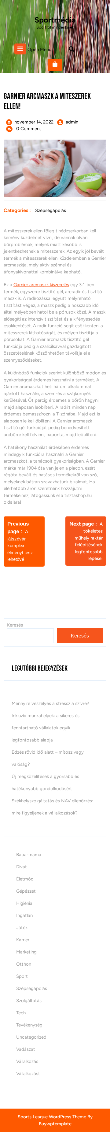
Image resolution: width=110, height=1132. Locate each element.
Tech (21, 1013)
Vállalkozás (27, 1061)
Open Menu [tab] (39, 49)
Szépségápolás (50, 210)
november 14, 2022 (33, 122)
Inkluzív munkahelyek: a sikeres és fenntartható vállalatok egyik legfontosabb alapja (45, 728)
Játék (22, 927)
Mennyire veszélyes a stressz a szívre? (50, 703)
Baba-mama (28, 854)
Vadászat (25, 1049)
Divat (21, 867)
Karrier (22, 940)
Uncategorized (31, 1037)
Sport (22, 976)
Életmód (25, 879)
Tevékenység (29, 1025)
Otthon (23, 964)
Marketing (26, 952)
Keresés (80, 635)
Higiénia (24, 903)
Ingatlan (24, 915)
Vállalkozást (28, 1073)
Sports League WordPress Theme (52, 1117)
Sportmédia (55, 19)
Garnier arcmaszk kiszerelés (41, 284)
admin (72, 122)
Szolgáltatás (29, 1000)
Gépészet (26, 891)
